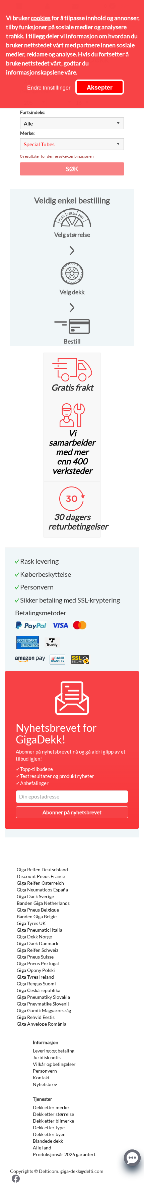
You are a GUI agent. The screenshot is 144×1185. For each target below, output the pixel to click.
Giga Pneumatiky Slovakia (43, 997)
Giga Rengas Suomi (36, 983)
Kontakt (41, 1077)
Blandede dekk (48, 1141)
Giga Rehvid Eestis (36, 1017)
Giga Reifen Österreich (40, 883)
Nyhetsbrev (45, 1084)
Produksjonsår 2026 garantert (64, 1154)
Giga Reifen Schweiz (37, 950)
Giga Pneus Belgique (38, 910)
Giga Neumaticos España (42, 889)
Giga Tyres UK (31, 923)
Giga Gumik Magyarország (44, 1010)
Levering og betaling (53, 1050)
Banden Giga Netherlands (43, 903)
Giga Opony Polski (36, 970)
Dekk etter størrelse (53, 1114)
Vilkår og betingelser (54, 1064)
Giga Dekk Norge (34, 936)
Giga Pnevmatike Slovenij (43, 1004)
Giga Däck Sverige (35, 896)
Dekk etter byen (49, 1134)
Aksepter (100, 87)
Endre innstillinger (48, 87)
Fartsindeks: (33, 112)
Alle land (42, 1147)
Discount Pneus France (41, 876)
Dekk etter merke (51, 1107)
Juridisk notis (47, 1057)
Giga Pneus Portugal (38, 963)
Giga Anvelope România (41, 1024)
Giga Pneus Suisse (35, 957)
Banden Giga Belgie (37, 916)
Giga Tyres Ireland (35, 977)
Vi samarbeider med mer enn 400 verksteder (72, 451)
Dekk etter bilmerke (53, 1121)
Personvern (45, 1071)
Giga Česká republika (38, 990)
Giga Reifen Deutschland (42, 869)
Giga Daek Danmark (37, 943)
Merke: (27, 133)
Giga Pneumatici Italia (39, 930)
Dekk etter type (49, 1127)
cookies (41, 17)
